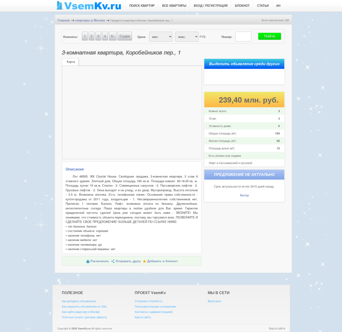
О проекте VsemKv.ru (148, 301)
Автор (244, 195)
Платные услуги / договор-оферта (84, 317)
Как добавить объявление (79, 301)
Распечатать (100, 261)
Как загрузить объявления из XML (84, 306)
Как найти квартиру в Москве (81, 312)
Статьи (263, 5)
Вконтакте (214, 301)
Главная (64, 20)
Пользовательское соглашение (155, 306)
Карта (71, 62)
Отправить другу (128, 261)
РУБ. (203, 36)
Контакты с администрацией (154, 312)
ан (278, 5)
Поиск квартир (142, 5)
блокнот (242, 5)
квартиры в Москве (90, 20)
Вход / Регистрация (211, 5)
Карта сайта (143, 317)
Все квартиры (174, 5)
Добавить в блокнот (162, 261)
